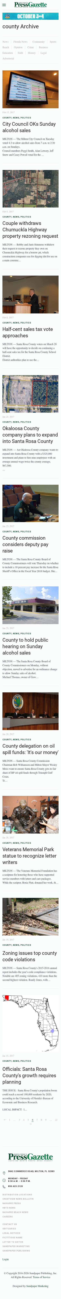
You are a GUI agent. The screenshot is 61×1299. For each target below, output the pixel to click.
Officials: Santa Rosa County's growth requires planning (29, 1075)
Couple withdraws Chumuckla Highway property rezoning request (30, 229)
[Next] (30, 1124)
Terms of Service (41, 1277)
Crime (30, 47)
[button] (4, 5)
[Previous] (4, 1120)
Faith (20, 52)
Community (39, 41)
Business (43, 47)
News (5, 41)
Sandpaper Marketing (37, 1286)
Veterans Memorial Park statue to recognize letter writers (29, 856)
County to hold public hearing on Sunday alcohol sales (25, 646)
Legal (44, 52)
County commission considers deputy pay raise (25, 544)
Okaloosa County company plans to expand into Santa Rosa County (30, 434)
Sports (53, 41)
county (7, 118)
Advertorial (8, 58)
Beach (5, 47)
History (32, 52)
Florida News (20, 41)
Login (5, 1259)
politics (25, 118)
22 (56, 1119)
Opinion (18, 47)
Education (7, 52)
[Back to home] (30, 5)
